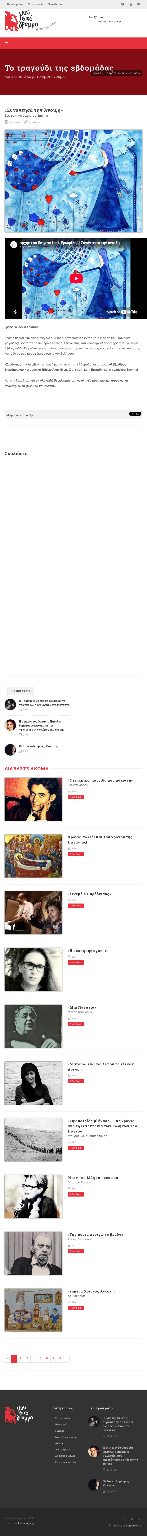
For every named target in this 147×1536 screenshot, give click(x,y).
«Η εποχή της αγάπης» (88, 950)
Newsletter (55, 4)
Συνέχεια (76, 797)
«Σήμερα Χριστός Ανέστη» (92, 1291)
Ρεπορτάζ (61, 1424)
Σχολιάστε (33, 122)
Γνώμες (59, 1431)
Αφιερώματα (62, 1449)
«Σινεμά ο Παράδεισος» (89, 893)
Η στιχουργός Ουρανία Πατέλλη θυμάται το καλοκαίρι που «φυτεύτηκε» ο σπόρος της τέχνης (41, 725)
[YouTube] (131, 4)
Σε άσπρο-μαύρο (65, 1456)
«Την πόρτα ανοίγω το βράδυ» (95, 1234)
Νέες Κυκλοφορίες (66, 1437)
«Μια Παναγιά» (82, 1007)
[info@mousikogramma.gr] (138, 4)
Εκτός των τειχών (65, 1462)
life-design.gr (26, 1523)
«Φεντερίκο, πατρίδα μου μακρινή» (100, 780)
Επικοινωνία (35, 4)
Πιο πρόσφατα (20, 690)
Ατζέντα (60, 1443)
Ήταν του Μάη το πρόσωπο (93, 1177)
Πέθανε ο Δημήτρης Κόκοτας (38, 746)
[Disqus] (73, 510)
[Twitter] (123, 4)
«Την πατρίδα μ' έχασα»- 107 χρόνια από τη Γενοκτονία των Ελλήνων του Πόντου (102, 1126)
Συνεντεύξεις (63, 1418)
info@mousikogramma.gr (127, 1525)
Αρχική (97, 73)
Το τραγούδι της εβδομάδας (123, 73)
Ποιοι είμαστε (15, 4)
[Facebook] (115, 4)
